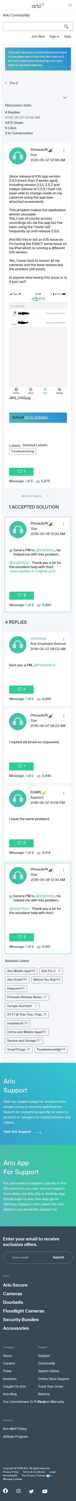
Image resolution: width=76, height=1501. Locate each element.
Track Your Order (50, 1386)
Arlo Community (16, 15)
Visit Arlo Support (17, 1132)
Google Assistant (19, 1006)
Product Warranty (51, 1402)
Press (7, 1371)
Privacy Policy (11, 1472)
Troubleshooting (22, 451)
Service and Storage (21, 1040)
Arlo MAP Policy (15, 1429)
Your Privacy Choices (33, 1476)
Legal (52, 1472)
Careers (9, 1363)
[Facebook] (5, 1490)
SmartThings (16, 1049)
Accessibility (10, 1476)
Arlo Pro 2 (49, 971)
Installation (15, 1023)
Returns (44, 1394)
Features (13, 988)
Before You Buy (44, 979)
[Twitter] (31, 1491)
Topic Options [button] (64, 98)
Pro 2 (14, 83)
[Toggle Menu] (70, 5)
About (7, 1356)
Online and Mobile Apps (24, 1032)
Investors (9, 1379)
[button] (63, 150)
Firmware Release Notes (24, 997)
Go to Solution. (37, 417)
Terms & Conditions (34, 1472)
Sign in (54, 36)
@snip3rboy (45, 550)
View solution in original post (32, 571)
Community (46, 1363)
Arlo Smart (14, 979)
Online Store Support (53, 1379)
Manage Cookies (12, 1479)
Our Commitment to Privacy (24, 1402)
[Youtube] (44, 1491)
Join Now (38, 36)
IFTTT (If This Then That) (24, 1014)
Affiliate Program (15, 1437)
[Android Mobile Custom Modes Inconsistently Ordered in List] (54, 496)
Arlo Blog (10, 1394)
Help (67, 36)
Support (44, 1356)
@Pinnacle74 (44, 665)
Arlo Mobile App (18, 971)
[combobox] (38, 26)
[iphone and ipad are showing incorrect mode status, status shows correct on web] (47, 496)
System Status (48, 1371)
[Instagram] (18, 1491)
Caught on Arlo (14, 1386)
